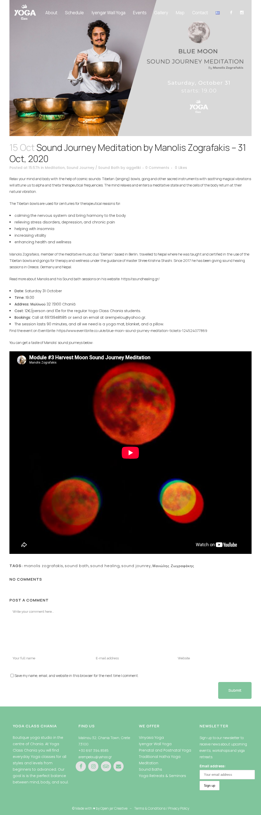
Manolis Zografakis (24, 254)
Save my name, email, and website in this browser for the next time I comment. (77, 675)
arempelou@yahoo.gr (95, 756)
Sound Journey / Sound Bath (93, 167)
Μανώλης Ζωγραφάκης (173, 565)
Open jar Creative (113, 808)
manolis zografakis (43, 565)
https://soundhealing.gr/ (140, 278)
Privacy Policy (178, 808)
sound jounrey (136, 565)
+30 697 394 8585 (94, 750)
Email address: (213, 766)
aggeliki (133, 167)
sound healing (105, 565)
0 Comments (157, 167)
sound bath (77, 565)
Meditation (55, 167)
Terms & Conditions (149, 808)
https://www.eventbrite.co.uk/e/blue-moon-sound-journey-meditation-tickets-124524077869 (132, 330)
